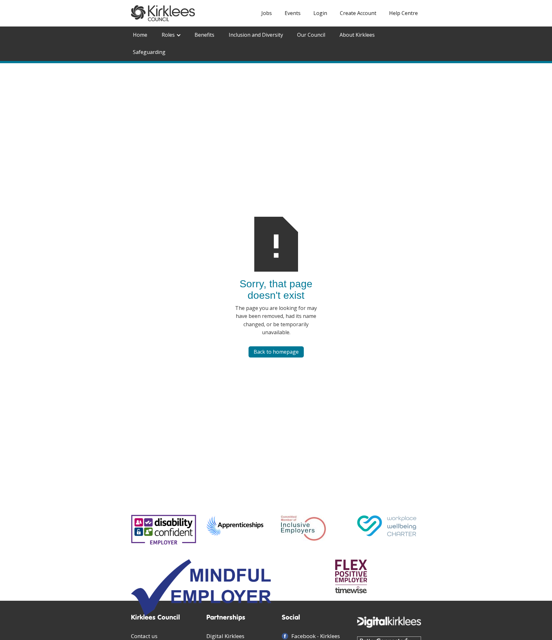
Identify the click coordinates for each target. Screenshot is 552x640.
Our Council (311, 34)
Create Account (358, 13)
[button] (171, 35)
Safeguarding (149, 52)
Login (320, 13)
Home (140, 34)
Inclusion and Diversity (256, 34)
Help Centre (403, 13)
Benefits (204, 34)
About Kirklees (357, 34)
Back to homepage (276, 351)
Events (293, 13)
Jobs (266, 13)
